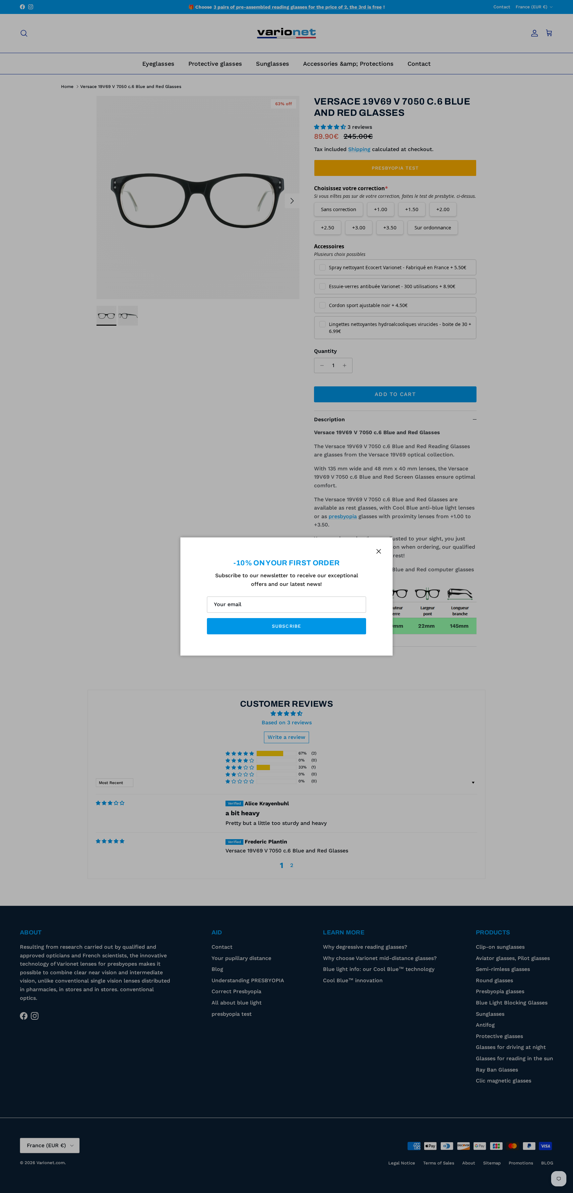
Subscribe (286, 626)
